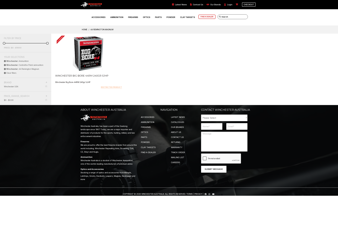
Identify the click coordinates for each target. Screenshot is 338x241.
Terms (189, 194)
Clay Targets (187, 17)
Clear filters (11, 73)
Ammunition (116, 17)
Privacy (198, 194)
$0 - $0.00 (25, 100)
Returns (175, 142)
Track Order (178, 152)
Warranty (176, 147)
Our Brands (177, 127)
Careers (175, 162)
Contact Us (177, 137)
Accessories (98, 17)
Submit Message (214, 169)
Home (84, 29)
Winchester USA (25, 86)
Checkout (249, 4)
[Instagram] (209, 194)
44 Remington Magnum (22, 69)
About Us (176, 132)
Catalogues (177, 122)
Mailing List (177, 157)
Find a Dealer (148, 152)
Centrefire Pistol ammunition (24, 65)
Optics (146, 17)
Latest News (178, 117)
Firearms (133, 17)
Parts (158, 17)
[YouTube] (213, 194)
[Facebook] (206, 194)
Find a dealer (207, 17)
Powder (170, 17)
